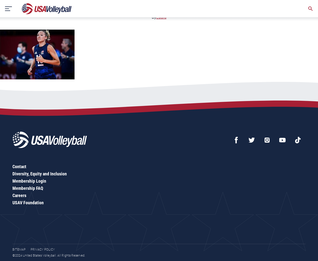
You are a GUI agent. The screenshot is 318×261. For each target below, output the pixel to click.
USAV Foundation (28, 202)
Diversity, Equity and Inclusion (39, 173)
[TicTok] (297, 140)
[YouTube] (282, 140)
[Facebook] (236, 140)
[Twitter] (251, 140)
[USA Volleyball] (47, 8)
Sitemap (19, 249)
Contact (19, 166)
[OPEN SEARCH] (310, 8)
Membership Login (29, 181)
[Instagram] (267, 140)
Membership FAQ (27, 188)
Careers (19, 195)
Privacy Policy (43, 249)
